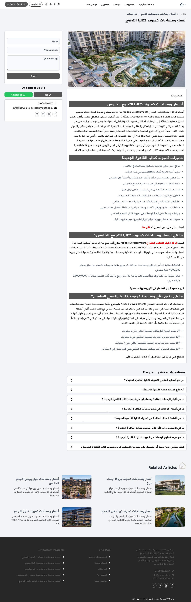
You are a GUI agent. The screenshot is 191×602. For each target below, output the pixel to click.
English (34, 4)
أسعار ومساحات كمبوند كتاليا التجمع (158, 14)
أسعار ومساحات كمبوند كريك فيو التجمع (127, 511)
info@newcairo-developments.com (33, 107)
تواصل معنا (92, 4)
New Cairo (160, 599)
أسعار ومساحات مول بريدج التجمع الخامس (37, 481)
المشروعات (129, 4)
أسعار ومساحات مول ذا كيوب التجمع (41, 556)
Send (33, 76)
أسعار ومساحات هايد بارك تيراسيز (43, 568)
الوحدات (117, 4)
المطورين (105, 4)
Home (183, 14)
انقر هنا (146, 227)
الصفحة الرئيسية (146, 4)
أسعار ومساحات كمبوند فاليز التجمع (36, 511)
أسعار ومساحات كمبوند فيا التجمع (43, 562)
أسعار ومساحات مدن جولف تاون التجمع (40, 580)
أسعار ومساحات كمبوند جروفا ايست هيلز (129, 481)
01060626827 (45, 103)
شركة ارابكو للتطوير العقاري (162, 242)
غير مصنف (132, 14)
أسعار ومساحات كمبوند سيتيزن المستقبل (39, 574)
